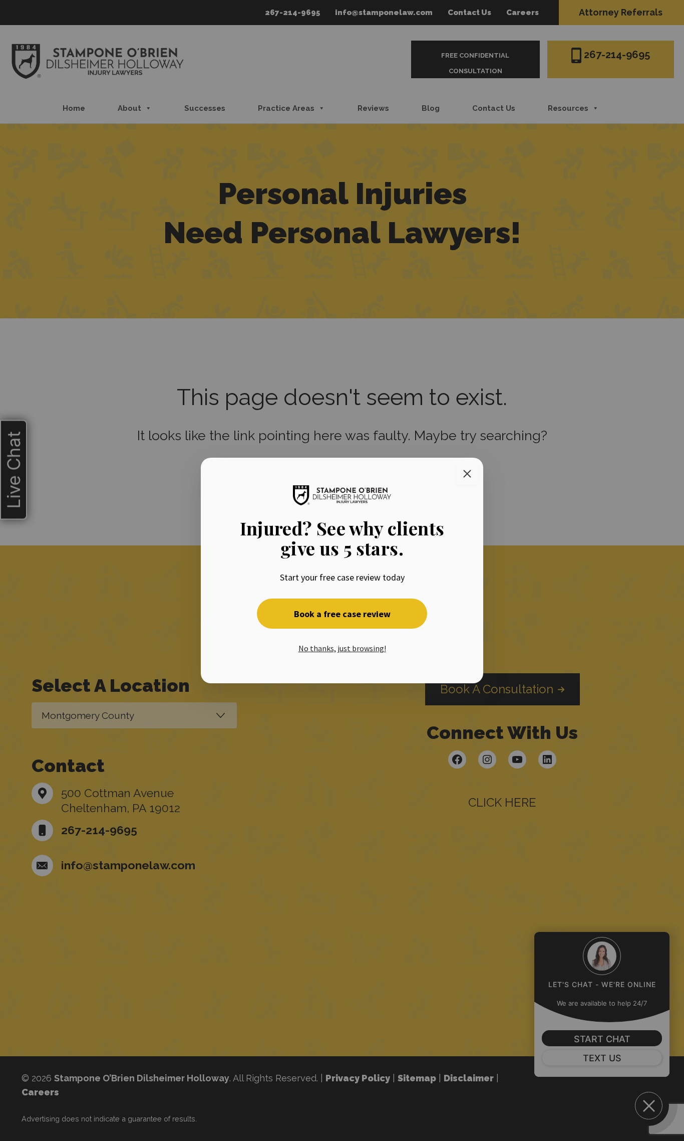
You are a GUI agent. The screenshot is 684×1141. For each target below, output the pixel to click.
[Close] (467, 474)
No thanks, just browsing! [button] (342, 648)
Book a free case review (342, 614)
